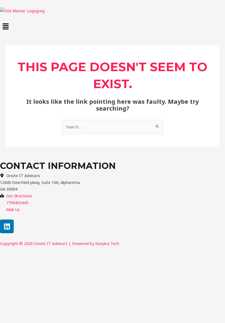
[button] (112, 26)
